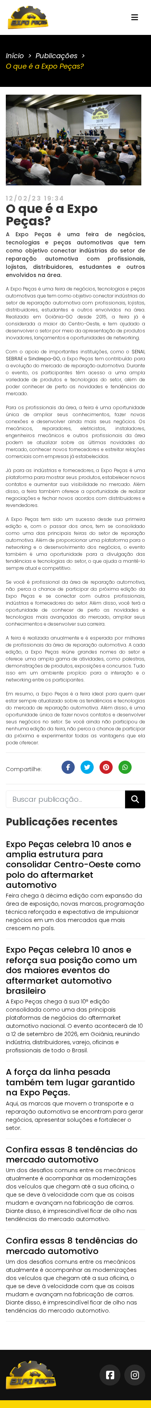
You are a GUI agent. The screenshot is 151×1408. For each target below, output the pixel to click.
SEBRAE (14, 358)
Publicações (56, 56)
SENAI (138, 351)
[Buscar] (135, 799)
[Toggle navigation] (134, 17)
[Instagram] (134, 1375)
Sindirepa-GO (44, 358)
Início (15, 56)
